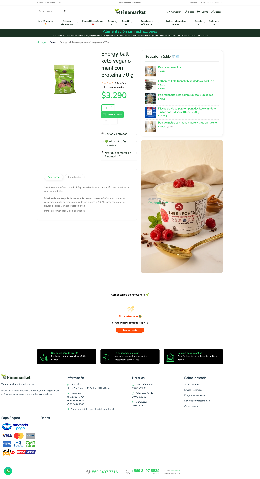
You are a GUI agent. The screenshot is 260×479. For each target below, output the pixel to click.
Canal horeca (191, 406)
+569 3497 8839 (204, 2)
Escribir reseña (130, 330)
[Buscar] (65, 11)
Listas (60, 2)
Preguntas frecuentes (195, 395)
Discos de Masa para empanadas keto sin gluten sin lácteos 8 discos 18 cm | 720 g (187, 110)
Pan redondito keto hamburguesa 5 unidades (185, 95)
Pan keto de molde (169, 67)
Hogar (43, 42)
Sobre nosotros (192, 384)
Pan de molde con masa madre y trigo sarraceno (187, 122)
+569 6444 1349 (75, 404)
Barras (53, 42)
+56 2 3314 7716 (76, 396)
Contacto (40, 2)
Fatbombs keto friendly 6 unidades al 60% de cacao (186, 82)
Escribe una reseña (114, 87)
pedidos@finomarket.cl (102, 409)
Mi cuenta (51, 2)
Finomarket (175, 470)
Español (217, 2)
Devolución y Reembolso (197, 400)
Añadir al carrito (114, 114)
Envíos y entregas (193, 389)
